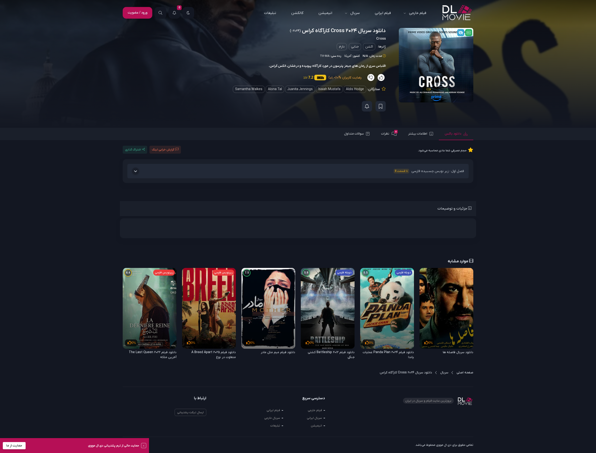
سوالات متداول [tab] (354, 134)
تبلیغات (270, 13)
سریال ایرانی (314, 418)
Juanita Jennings (300, 89)
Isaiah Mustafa (329, 89)
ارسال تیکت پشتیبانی (190, 412)
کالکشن (297, 13)
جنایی (355, 46)
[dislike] (370, 77)
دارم (342, 46)
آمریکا (348, 56)
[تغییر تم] (188, 13)
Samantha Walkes (248, 89)
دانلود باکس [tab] (453, 134)
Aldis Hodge (355, 89)
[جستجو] (160, 13)
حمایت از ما (14, 445)
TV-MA (325, 56)
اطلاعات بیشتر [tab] (417, 134)
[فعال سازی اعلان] (367, 106)
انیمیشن (325, 13)
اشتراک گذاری (133, 150)
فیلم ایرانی (383, 13)
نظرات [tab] (389, 133)
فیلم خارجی (417, 13)
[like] (381, 77)
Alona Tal (275, 89)
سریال (355, 13)
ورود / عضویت (137, 12)
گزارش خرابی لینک (163, 150)
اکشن (369, 46)
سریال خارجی (272, 418)
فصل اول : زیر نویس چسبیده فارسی (429, 171)
